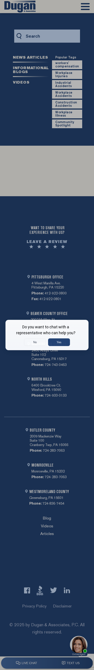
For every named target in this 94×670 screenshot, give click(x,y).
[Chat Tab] (47, 335)
